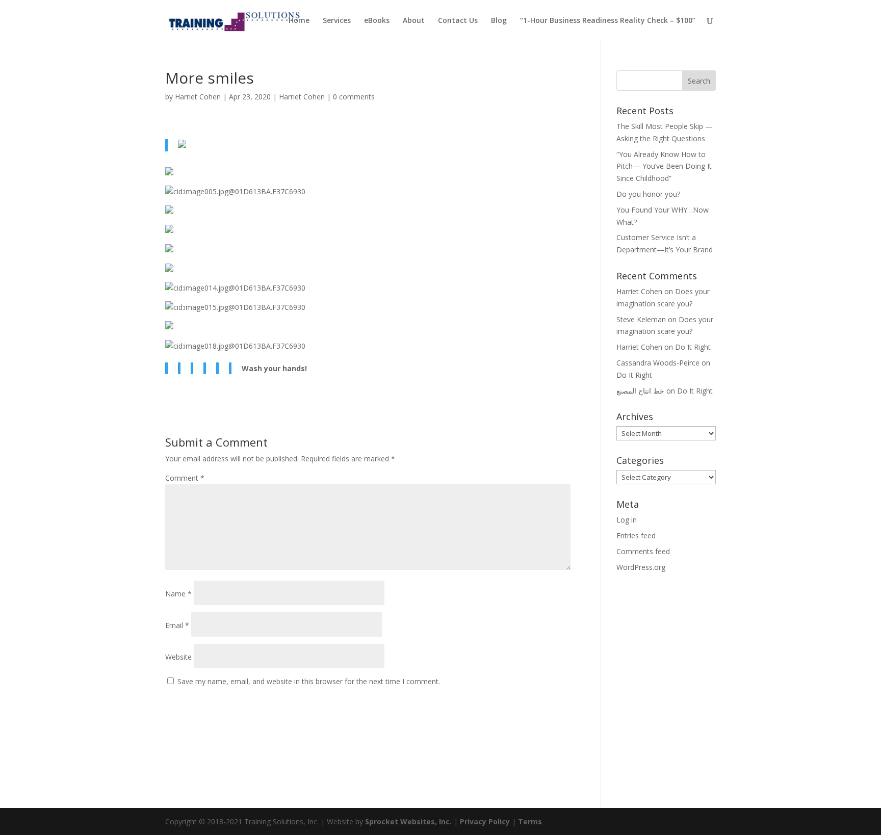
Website (178, 657)
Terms (530, 821)
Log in (626, 520)
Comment (184, 478)
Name (178, 593)
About (414, 21)
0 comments (354, 96)
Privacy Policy (485, 821)
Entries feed (636, 535)
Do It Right (693, 347)
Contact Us (458, 21)
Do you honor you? (648, 194)
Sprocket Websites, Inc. (408, 821)
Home (299, 21)
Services (337, 21)
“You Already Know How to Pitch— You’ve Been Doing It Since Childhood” (664, 166)
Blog (499, 21)
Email (177, 625)
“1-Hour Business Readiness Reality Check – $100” (607, 21)
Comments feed (643, 551)
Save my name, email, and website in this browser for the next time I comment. (308, 681)
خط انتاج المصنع (640, 391)
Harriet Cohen (198, 96)
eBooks (377, 21)
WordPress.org (640, 567)
